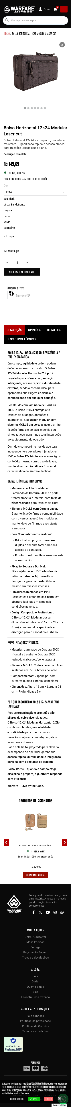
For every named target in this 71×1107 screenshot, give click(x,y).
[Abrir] (63, 9)
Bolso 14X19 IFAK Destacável (35, 845)
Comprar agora (35, 875)
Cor (6, 185)
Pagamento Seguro (35, 952)
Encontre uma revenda (35, 997)
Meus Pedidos (35, 942)
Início (7, 33)
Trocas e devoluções (35, 957)
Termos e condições (35, 1031)
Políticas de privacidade (35, 1021)
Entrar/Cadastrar (35, 937)
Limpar (10, 236)
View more (25, 1093)
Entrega (35, 947)
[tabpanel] (35, 568)
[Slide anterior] (6, 842)
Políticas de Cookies (35, 1026)
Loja (35, 976)
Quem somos (35, 986)
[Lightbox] (62, 44)
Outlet (35, 981)
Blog (35, 991)
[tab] (14, 330)
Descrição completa (15, 154)
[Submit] (7, 20)
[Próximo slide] (64, 842)
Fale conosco (35, 1016)
